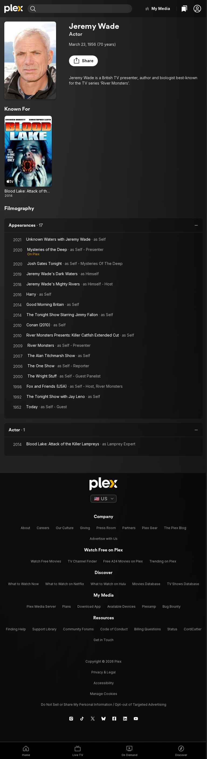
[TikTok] (82, 718)
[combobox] (84, 8)
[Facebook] (114, 718)
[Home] (13, 8)
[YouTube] (135, 718)
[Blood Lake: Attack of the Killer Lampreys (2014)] (28, 157)
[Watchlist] (184, 8)
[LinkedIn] (125, 718)
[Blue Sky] (103, 718)
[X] (92, 718)
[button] (197, 8)
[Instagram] (71, 718)
